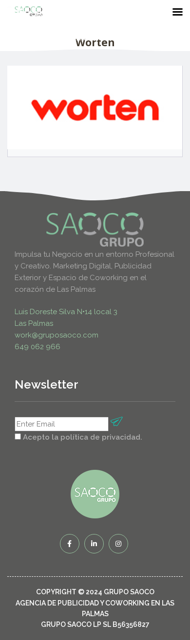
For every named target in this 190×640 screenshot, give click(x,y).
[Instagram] (118, 543)
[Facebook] (69, 543)
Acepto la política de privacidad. (82, 437)
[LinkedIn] (94, 543)
